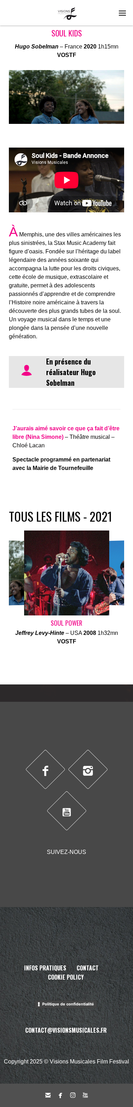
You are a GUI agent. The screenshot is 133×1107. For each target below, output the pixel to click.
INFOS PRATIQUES (45, 968)
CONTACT (88, 968)
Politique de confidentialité (68, 1004)
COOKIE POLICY (66, 977)
